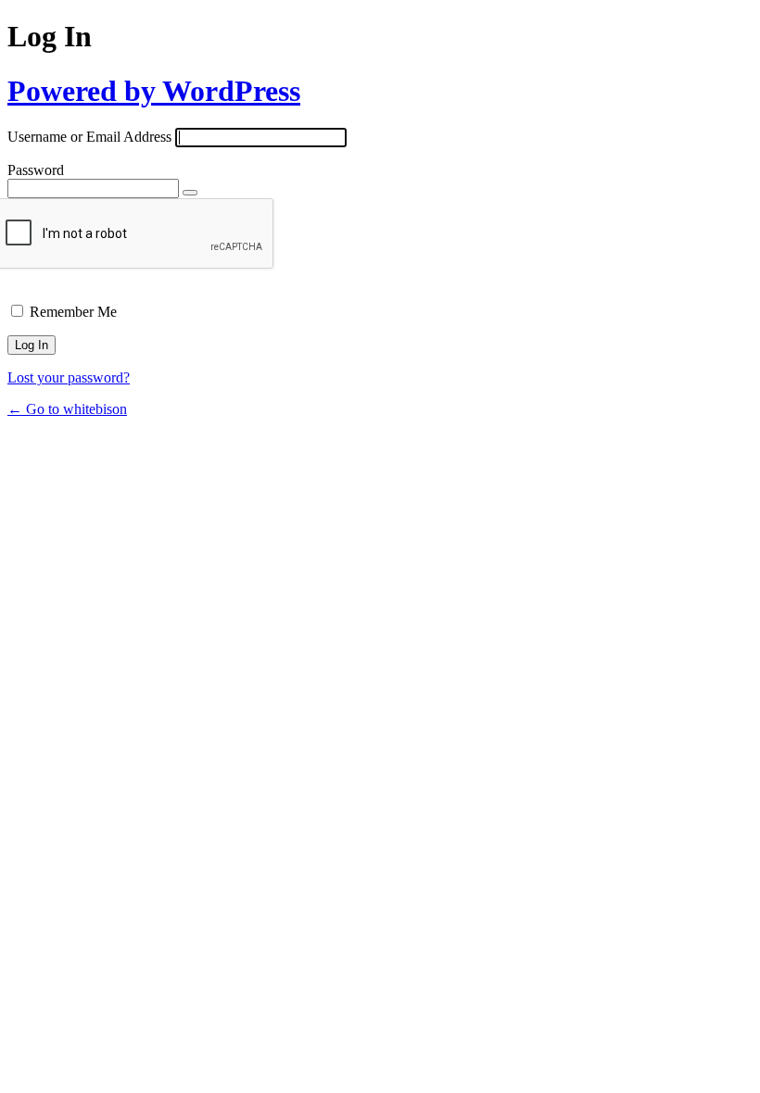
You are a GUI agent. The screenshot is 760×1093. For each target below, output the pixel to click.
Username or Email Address (89, 136)
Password (35, 170)
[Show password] (190, 192)
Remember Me (73, 312)
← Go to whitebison (67, 409)
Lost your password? (68, 377)
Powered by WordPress (153, 90)
